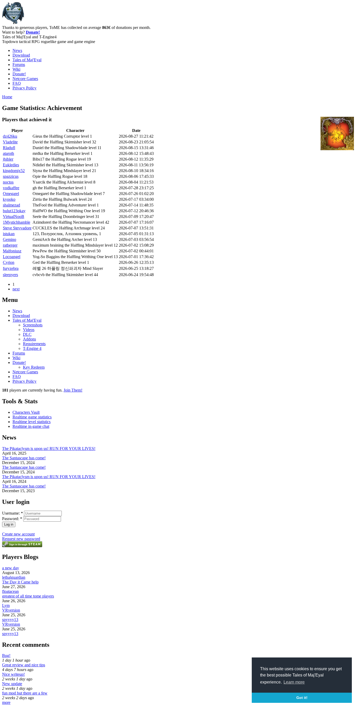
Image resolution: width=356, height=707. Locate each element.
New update (12, 683)
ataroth (8, 153)
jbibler (8, 159)
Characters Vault (26, 412)
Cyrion (8, 262)
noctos (8, 182)
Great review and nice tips (23, 665)
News (17, 50)
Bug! (6, 655)
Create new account (18, 534)
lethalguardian (13, 577)
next (16, 289)
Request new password (21, 539)
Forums (19, 64)
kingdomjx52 (14, 170)
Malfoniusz (12, 251)
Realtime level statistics (32, 421)
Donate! (33, 32)
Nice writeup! (13, 674)
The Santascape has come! (24, 458)
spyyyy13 (10, 619)
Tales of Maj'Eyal (27, 60)
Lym (6, 605)
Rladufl (9, 147)
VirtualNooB (13, 216)
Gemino (9, 239)
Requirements (34, 344)
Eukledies (11, 165)
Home (7, 97)
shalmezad (11, 205)
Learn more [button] (294, 682)
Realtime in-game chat (31, 426)
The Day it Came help (20, 582)
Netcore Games (25, 78)
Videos (28, 329)
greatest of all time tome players (28, 596)
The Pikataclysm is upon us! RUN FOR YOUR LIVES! (48, 448)
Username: (12, 513)
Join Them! (73, 390)
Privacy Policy (24, 88)
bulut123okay (14, 211)
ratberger (10, 245)
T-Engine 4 (32, 348)
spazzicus (11, 176)
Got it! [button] (302, 698)
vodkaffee (11, 188)
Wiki (16, 69)
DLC (27, 334)
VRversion (11, 610)
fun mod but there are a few (24, 693)
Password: (12, 518)
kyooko (9, 199)
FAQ (17, 83)
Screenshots (32, 325)
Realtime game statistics (32, 417)
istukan (9, 233)
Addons (29, 339)
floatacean (10, 591)
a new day (10, 568)
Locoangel (11, 256)
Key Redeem (34, 367)
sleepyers (10, 274)
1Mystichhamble (16, 222)
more (6, 702)
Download (21, 55)
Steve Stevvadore (17, 228)
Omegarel (11, 193)
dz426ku (10, 136)
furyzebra (11, 268)
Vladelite (10, 142)
